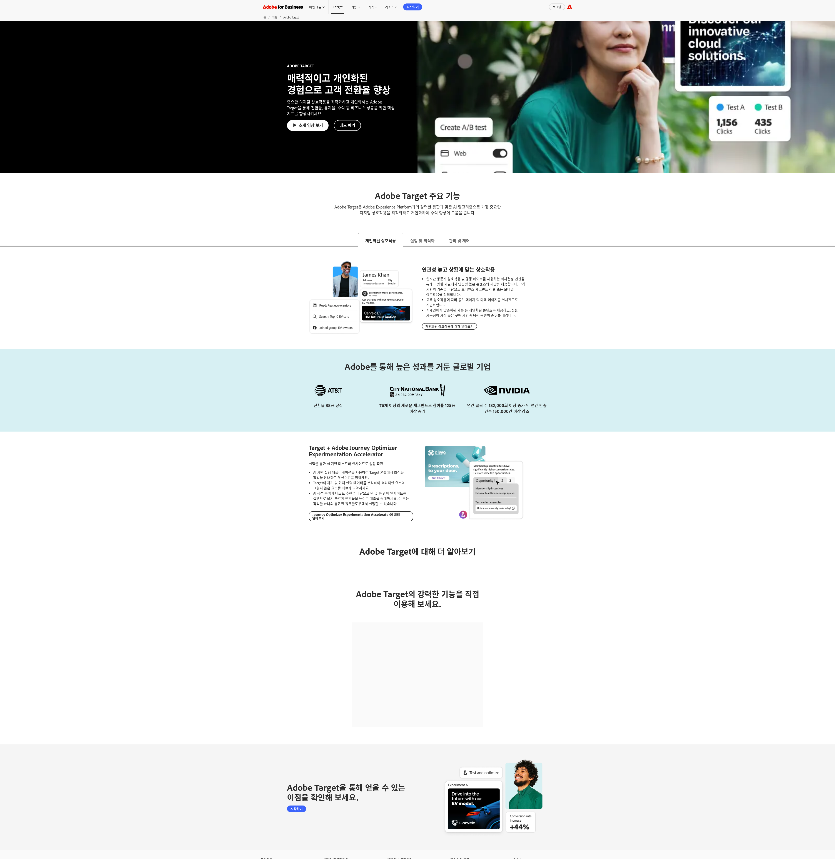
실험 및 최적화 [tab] (422, 240)
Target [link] (337, 7)
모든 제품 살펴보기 (334, 852)
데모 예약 (347, 125)
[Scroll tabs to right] (831, 240)
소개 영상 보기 (311, 125)
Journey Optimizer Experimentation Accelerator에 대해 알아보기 (356, 516)
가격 (371, 7)
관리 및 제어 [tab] (459, 240)
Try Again (417, 679)
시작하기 (413, 6)
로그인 (540, 6)
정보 (516, 852)
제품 (274, 17)
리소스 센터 (456, 852)
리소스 (389, 7)
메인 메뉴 (315, 7)
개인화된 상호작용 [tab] (380, 240)
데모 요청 (266, 852)
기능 (354, 7)
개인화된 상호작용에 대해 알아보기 (449, 326)
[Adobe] (569, 7)
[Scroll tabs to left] (3, 240)
